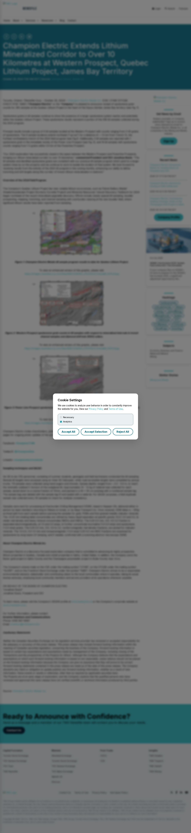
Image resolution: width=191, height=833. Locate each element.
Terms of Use (115, 408)
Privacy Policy (96, 408)
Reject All (123, 431)
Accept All (68, 431)
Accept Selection (96, 431)
